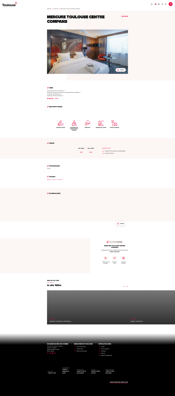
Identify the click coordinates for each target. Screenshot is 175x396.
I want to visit (52, 373)
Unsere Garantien (105, 348)
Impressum (103, 351)
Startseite (49, 8)
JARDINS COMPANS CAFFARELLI (60, 321)
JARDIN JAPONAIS (136, 321)
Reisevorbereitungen (82, 351)
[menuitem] (151, 4)
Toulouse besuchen (81, 346)
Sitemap (103, 353)
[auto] (162, 4)
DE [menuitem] (151, 4)
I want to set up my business (81, 372)
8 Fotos (122, 69)
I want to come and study (110, 372)
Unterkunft (56, 8)
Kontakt (103, 346)
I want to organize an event (65, 371)
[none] (151, 4)
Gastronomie (80, 348)
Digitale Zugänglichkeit (106, 355)
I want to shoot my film (95, 372)
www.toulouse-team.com (119, 382)
